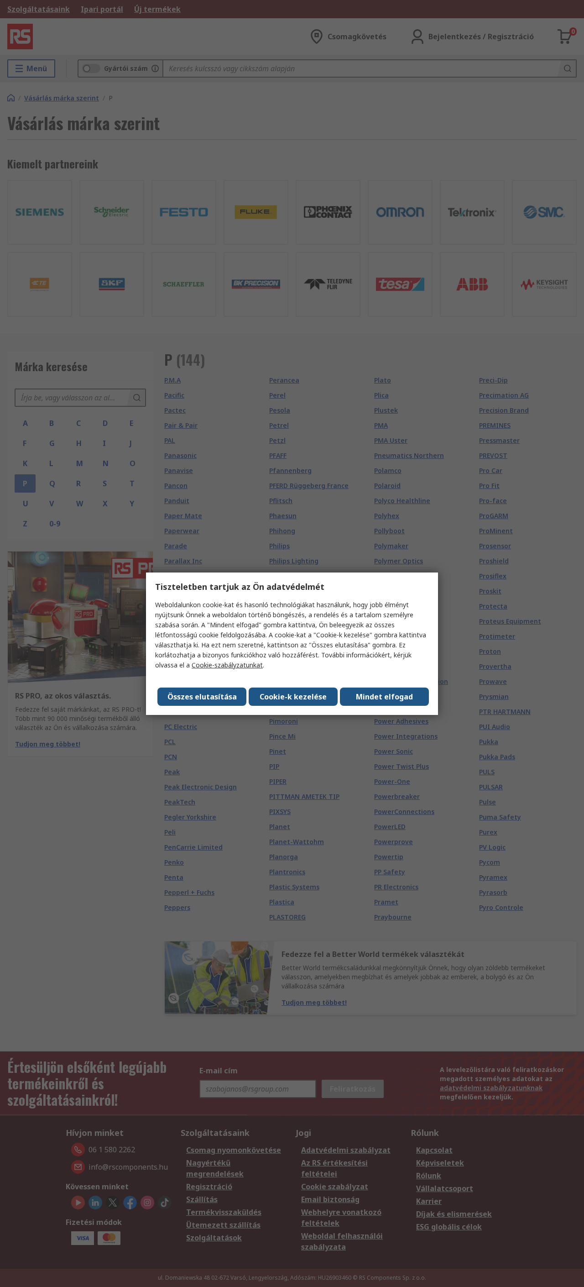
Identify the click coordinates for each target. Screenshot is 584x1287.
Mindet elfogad (384, 697)
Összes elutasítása (202, 697)
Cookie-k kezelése (293, 697)
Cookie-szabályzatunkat (227, 665)
